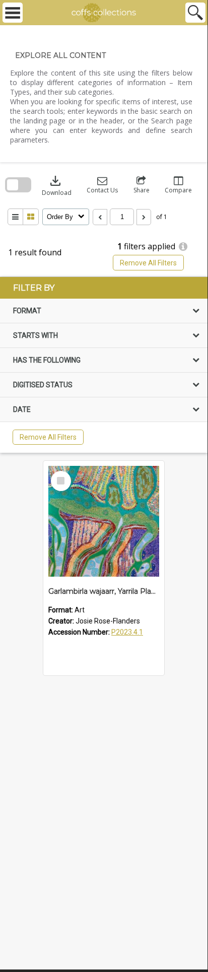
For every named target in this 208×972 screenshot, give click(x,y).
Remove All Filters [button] (148, 263)
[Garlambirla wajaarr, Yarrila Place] (103, 521)
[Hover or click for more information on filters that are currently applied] (183, 246)
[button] (102, 185)
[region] (103, 365)
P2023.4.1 (127, 632)
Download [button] (57, 185)
